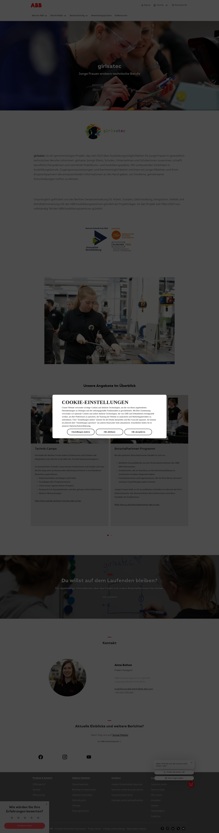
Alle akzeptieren (138, 432)
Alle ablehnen (109, 432)
